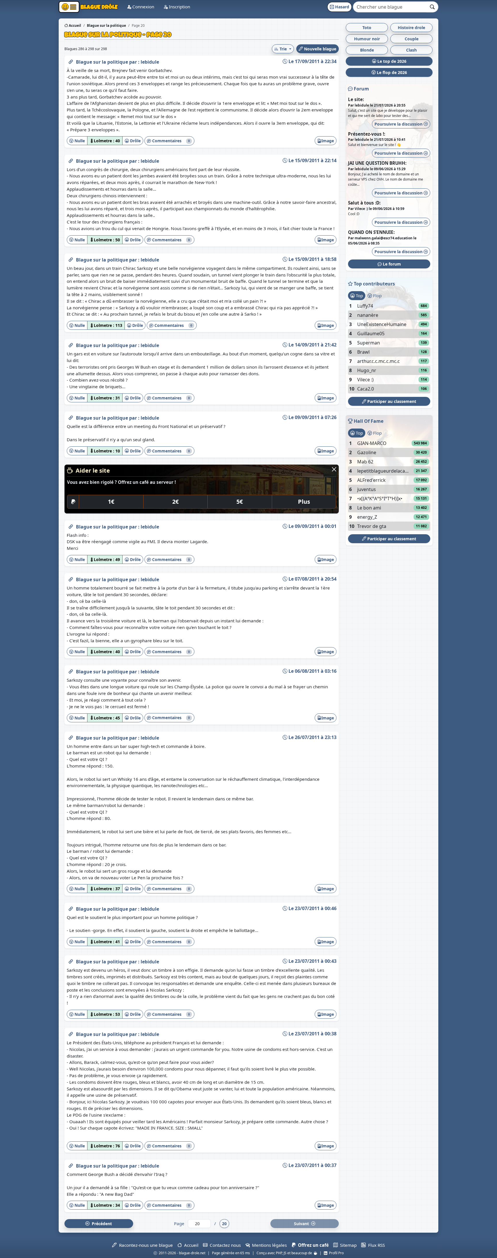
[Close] (334, 469)
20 (224, 1223)
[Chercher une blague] (432, 6)
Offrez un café (312, 1245)
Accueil (74, 25)
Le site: (356, 99)
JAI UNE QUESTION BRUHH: (377, 163)
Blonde (367, 50)
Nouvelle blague (319, 49)
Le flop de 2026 (391, 72)
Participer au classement (391, 401)
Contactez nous (224, 1245)
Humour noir (367, 38)
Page (179, 1223)
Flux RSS (375, 1245)
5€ (239, 501)
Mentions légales (268, 1245)
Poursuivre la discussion (399, 124)
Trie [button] (283, 49)
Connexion (142, 7)
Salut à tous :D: (364, 203)
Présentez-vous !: (366, 134)
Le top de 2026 (391, 61)
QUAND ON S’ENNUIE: (371, 232)
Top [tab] (359, 295)
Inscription (179, 7)
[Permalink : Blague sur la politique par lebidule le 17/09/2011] (71, 61)
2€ (175, 501)
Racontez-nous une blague (145, 1245)
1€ (111, 501)
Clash (411, 50)
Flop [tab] (377, 295)
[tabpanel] (389, 347)
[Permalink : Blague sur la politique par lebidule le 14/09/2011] (71, 344)
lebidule (150, 62)
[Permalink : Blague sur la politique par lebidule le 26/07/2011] (71, 737)
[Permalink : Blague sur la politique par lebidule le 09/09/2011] (71, 417)
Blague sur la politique (102, 62)
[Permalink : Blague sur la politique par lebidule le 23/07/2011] (71, 908)
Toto (366, 27)
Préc (100, 1223)
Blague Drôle (98, 6)
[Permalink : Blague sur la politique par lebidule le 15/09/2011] (71, 160)
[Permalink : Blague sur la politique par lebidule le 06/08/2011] (71, 670)
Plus (304, 501)
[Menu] (69, 7)
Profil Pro (335, 1253)
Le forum (391, 264)
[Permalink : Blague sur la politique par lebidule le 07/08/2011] (71, 578)
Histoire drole (411, 27)
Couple (411, 38)
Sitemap (347, 1245)
